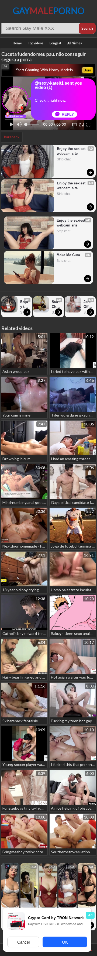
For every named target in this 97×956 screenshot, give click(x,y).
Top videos (35, 43)
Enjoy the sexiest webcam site (71, 151)
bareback (11, 137)
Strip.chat (64, 159)
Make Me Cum (68, 255)
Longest (55, 43)
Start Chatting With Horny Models (44, 70)
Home (17, 43)
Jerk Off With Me (88, 304)
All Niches (74, 43)
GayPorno (48, 10)
